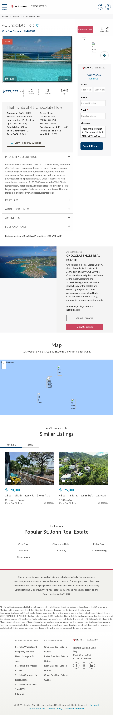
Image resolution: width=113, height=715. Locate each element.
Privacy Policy (55, 708)
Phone (83, 97)
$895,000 (67, 490)
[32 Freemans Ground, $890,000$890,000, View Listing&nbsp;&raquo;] (73, 404)
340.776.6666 (94, 75)
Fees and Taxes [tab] (15, 226)
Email (84, 110)
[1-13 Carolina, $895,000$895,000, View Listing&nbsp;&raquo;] (50, 383)
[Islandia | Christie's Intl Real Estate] (28, 9)
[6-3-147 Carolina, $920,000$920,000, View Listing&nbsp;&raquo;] (60, 370)
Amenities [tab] (12, 217)
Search (5, 16)
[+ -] (94, 47)
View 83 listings (85, 326)
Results (16, 16)
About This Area (84, 317)
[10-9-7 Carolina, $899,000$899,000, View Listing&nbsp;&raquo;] (40, 398)
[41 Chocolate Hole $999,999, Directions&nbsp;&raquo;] (94, 47)
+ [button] (84, 39)
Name (84, 84)
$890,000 (13, 490)
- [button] (84, 43)
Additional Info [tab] (17, 209)
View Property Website (27, 142)
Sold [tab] (31, 444)
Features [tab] (11, 200)
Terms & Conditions (74, 708)
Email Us (93, 78)
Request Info (85, 29)
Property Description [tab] (21, 156)
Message (85, 122)
